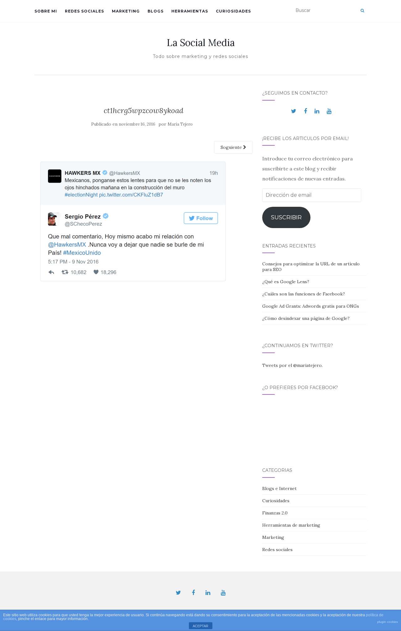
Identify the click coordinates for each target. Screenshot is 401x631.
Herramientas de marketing (291, 525)
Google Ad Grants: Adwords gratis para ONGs (310, 306)
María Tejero (180, 124)
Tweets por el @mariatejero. (292, 365)
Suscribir (286, 217)
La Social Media (201, 42)
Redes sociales (84, 11)
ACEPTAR (200, 626)
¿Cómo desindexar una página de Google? (306, 318)
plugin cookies (387, 621)
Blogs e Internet (279, 488)
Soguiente (232, 147)
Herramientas (189, 11)
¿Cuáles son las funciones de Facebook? (303, 294)
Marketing (126, 11)
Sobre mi (45, 11)
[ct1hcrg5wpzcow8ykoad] (134, 223)
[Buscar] (362, 10)
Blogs (156, 11)
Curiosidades (233, 11)
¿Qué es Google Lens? (285, 281)
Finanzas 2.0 (275, 513)
